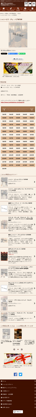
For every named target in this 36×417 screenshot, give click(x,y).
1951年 (4, 121)
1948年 (18, 117)
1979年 (25, 138)
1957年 (11, 124)
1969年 (25, 131)
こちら (17, 76)
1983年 (18, 141)
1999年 (25, 151)
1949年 (25, 117)
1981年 (4, 141)
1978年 (18, 138)
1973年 (18, 134)
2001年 (4, 155)
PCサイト (19, 411)
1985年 (32, 141)
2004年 (25, 155)
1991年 (4, 148)
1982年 (11, 141)
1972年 (11, 134)
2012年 (11, 162)
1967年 (11, 131)
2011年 (4, 162)
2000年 (32, 151)
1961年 (4, 128)
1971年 (4, 134)
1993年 (18, 148)
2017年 (11, 165)
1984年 (25, 141)
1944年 (25, 114)
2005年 (32, 155)
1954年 (25, 121)
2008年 (18, 158)
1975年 (32, 134)
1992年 (11, 148)
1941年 (4, 114)
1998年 (18, 151)
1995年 (32, 148)
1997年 (11, 151)
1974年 (25, 134)
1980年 (32, 138)
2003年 (18, 155)
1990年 (32, 145)
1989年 (25, 145)
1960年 (32, 124)
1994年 (25, 148)
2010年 (32, 158)
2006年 (4, 158)
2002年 (11, 155)
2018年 (18, 165)
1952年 (11, 121)
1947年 (11, 117)
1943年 (18, 114)
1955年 (32, 121)
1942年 (11, 114)
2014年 (25, 162)
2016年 (4, 165)
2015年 (32, 162)
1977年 (11, 138)
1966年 (4, 131)
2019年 (25, 165)
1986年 (4, 145)
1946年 (4, 117)
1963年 (18, 128)
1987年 (11, 145)
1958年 (18, 124)
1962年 (11, 128)
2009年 (25, 158)
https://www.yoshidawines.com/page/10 (12, 102)
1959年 (25, 124)
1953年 (18, 121)
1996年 (4, 151)
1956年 (4, 124)
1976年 (4, 138)
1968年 (18, 131)
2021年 (4, 168)
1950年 (32, 117)
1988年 (18, 145)
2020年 (32, 165)
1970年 (32, 131)
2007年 (11, 158)
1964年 (25, 128)
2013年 (18, 162)
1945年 (32, 114)
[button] (33, 4)
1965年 (32, 128)
